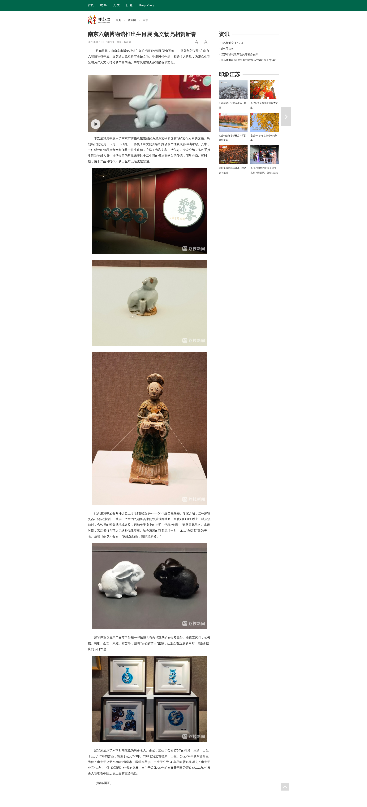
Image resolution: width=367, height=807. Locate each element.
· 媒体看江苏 (226, 48)
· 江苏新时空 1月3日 (231, 42)
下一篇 (286, 116)
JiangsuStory (146, 5)
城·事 (103, 5)
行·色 (129, 5)
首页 (91, 5)
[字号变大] (197, 42)
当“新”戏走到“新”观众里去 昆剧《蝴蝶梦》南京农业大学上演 (264, 173)
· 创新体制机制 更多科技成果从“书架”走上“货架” (247, 60)
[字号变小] (206, 42)
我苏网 (132, 20)
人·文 (116, 5)
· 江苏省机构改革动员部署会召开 (238, 54)
